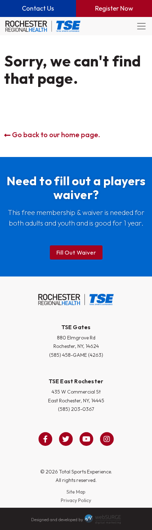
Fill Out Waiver (76, 252)
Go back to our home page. (55, 134)
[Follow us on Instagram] (107, 439)
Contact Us (38, 8)
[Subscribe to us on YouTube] (86, 439)
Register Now (114, 8)
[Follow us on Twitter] (66, 439)
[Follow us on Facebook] (45, 439)
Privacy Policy (76, 500)
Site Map (76, 492)
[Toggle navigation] (141, 26)
